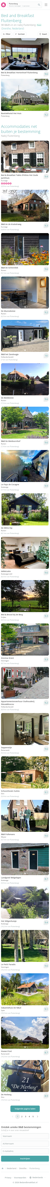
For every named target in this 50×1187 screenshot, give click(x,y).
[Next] (45, 54)
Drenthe (6, 28)
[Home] (2, 1168)
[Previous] (4, 54)
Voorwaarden (20, 1177)
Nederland (18, 28)
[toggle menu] (46, 4)
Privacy (8, 1177)
